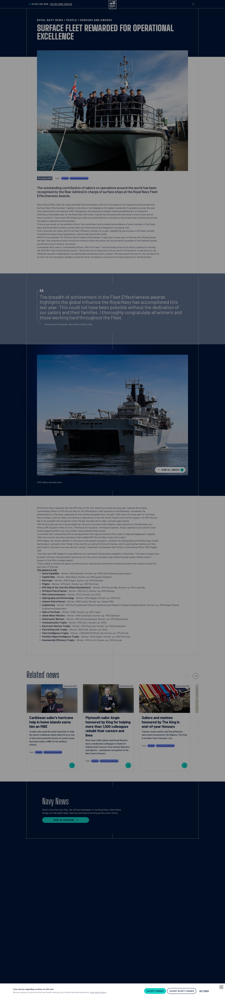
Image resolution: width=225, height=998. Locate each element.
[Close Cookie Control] (221, 987)
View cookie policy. (98, 992)
